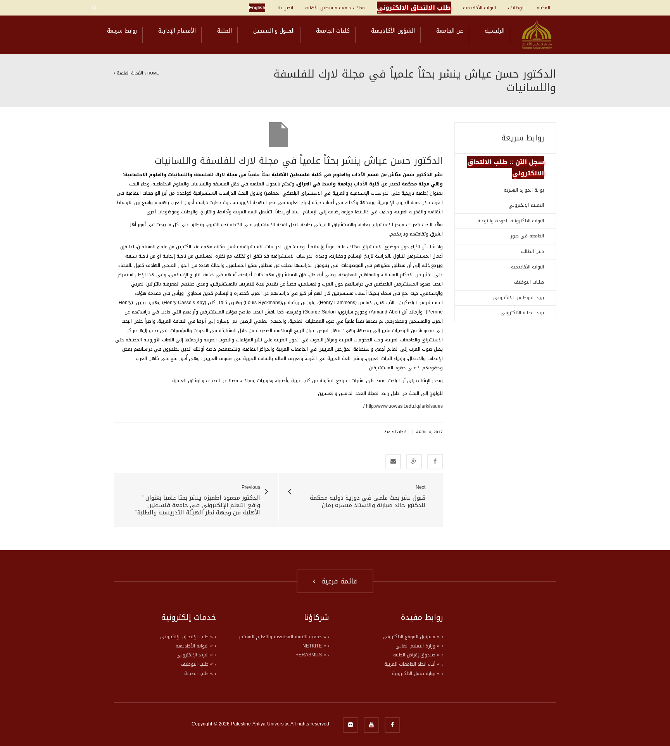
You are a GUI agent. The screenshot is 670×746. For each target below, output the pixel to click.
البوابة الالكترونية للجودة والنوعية (510, 220)
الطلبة (224, 31)
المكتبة (543, 7)
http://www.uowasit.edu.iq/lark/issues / (403, 406)
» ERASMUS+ (311, 655)
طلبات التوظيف (529, 282)
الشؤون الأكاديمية (393, 31)
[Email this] (393, 461)
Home (153, 73)
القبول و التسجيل (274, 31)
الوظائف (516, 7)
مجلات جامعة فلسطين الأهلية (335, 7)
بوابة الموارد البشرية (524, 190)
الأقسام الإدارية (177, 31)
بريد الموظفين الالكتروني (518, 297)
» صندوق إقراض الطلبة (416, 655)
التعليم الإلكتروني (526, 205)
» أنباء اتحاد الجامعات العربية (412, 664)
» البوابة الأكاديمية (194, 646)
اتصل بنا (285, 7)
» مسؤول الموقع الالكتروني (411, 636)
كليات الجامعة (333, 31)
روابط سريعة (122, 31)
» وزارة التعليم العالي (417, 646)
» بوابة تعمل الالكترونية (416, 673)
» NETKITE (314, 646)
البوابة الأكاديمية (479, 7)
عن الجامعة (449, 31)
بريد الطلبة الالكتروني (522, 312)
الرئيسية (494, 31)
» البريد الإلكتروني (194, 655)
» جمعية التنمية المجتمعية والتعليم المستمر (282, 636)
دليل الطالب (532, 251)
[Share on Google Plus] (414, 461)
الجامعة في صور (527, 236)
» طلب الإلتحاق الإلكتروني (186, 636)
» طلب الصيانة (198, 673)
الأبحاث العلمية (130, 73)
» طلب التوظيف (197, 664)
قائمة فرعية (337, 581)
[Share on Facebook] (435, 461)
